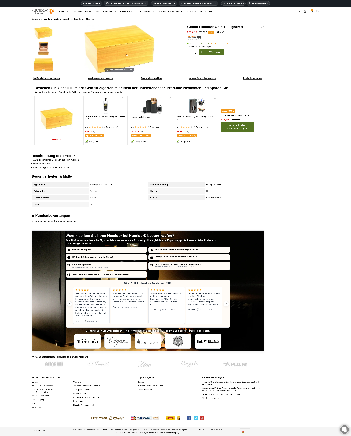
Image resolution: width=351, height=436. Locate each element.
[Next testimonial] (226, 303)
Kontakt (35, 382)
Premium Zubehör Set (140, 117)
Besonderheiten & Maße (151, 78)
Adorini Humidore (145, 390)
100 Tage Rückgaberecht (164, 3)
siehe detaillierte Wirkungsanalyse (164, 433)
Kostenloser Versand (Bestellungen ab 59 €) (177, 249)
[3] (95, 127)
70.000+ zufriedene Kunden (200, 3)
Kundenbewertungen (252, 78)
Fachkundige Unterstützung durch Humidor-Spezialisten (100, 274)
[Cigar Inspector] (148, 341)
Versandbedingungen (40, 396)
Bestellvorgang (38, 400)
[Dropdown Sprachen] (245, 431)
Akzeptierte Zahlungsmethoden (86, 397)
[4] (97, 127)
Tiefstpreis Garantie (81, 390)
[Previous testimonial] (69, 303)
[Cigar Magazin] (178, 341)
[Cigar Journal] (117, 341)
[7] (187, 127)
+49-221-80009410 (260, 3)
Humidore (142, 382)
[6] (186, 127)
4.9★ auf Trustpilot (92, 3)
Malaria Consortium (98, 430)
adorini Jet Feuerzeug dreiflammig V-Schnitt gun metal (195, 117)
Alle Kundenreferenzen (211, 398)
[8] (188, 127)
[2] (92, 127)
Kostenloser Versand (128, 3)
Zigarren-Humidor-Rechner (84, 409)
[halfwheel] (208, 341)
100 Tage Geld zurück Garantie (86, 386)
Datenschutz (37, 407)
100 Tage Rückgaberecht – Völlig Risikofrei (93, 257)
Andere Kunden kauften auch (202, 78)
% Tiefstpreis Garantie (233, 3)
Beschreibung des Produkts (100, 78)
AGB (34, 403)
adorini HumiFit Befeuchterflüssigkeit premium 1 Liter (105, 117)
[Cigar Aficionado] (87, 341)
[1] (90, 127)
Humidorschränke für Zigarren (150, 386)
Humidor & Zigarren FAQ (83, 405)
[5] (100, 127)
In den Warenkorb (211, 52)
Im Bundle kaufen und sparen (46, 78)
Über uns (77, 382)
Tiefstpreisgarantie (81, 265)
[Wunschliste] (317, 12)
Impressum (78, 401)
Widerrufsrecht (79, 393)
